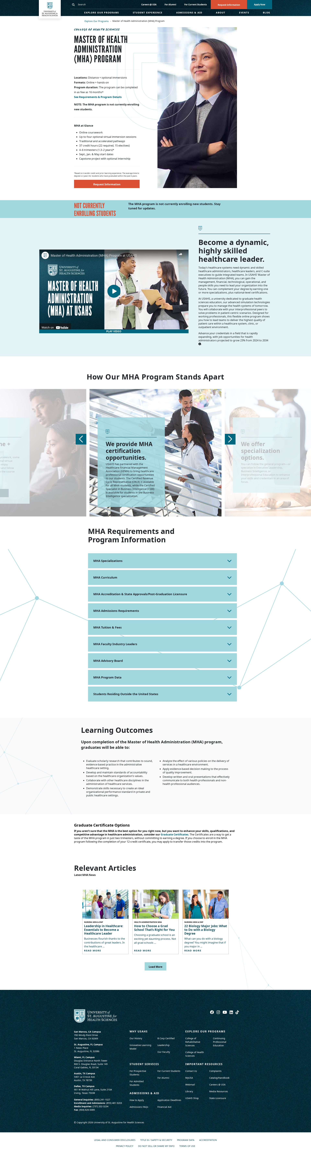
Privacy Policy (124, 1146)
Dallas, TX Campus (84, 1086)
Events (244, 12)
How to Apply (137, 1100)
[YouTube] (225, 1012)
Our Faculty (163, 1051)
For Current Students (195, 4)
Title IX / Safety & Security (156, 1140)
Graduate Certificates (174, 834)
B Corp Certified (166, 1038)
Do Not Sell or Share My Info (156, 1146)
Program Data (185, 1140)
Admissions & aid (144, 1093)
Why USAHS (139, 1031)
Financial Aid (164, 1106)
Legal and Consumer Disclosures (114, 1140)
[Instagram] (219, 1012)
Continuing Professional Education (219, 1042)
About (220, 12)
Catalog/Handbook (219, 1077)
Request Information (229, 5)
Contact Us (191, 1071)
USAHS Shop (192, 1098)
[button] (81, 439)
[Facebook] (212, 1012)
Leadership (163, 1045)
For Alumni (170, 4)
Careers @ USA (148, 4)
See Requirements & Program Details (98, 97)
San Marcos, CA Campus (87, 1031)
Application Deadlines (169, 1100)
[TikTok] (237, 1012)
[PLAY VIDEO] (114, 291)
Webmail (190, 1084)
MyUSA (189, 1077)
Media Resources (218, 1091)
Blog (266, 12)
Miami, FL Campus (84, 1057)
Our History (136, 1038)
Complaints (215, 1071)
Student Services (144, 1064)
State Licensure (217, 1098)
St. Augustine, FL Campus (88, 1044)
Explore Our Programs (101, 12)
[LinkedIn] (232, 1012)
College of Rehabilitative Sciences (192, 1042)
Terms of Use (187, 1146)
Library (189, 1091)
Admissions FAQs (139, 1106)
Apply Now (259, 4)
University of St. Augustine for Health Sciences (119, 1122)
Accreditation (208, 1140)
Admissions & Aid (189, 12)
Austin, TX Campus (84, 1073)
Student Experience (148, 12)
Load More (155, 967)
